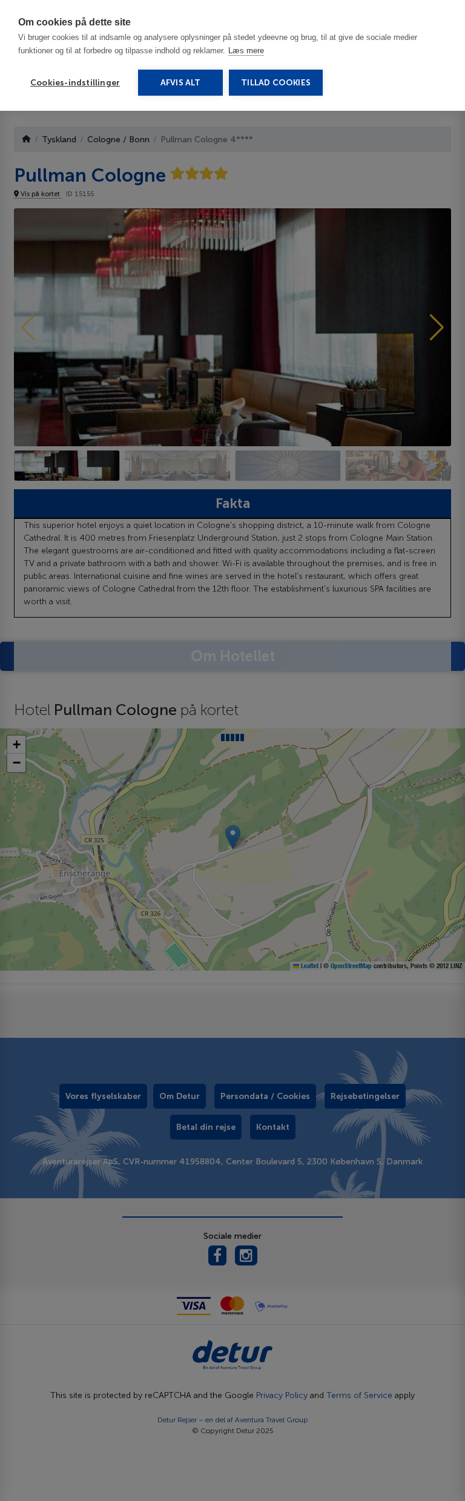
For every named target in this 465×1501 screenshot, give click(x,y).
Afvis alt (180, 83)
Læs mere (246, 50)
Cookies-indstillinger (75, 83)
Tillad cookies (276, 83)
